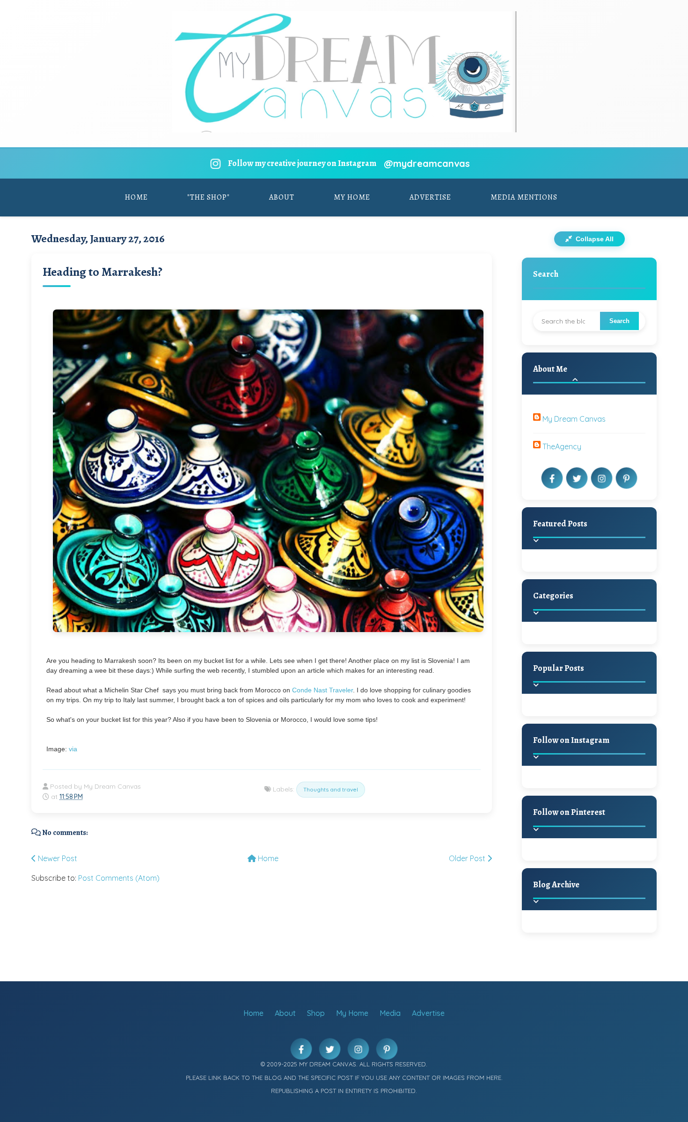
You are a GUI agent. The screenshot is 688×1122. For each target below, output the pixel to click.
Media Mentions (523, 197)
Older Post (468, 858)
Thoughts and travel (330, 789)
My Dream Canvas (574, 419)
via (73, 749)
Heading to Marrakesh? (102, 272)
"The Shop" (208, 197)
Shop (316, 1013)
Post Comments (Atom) (119, 878)
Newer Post (56, 858)
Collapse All (594, 239)
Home (136, 197)
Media (390, 1013)
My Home (352, 197)
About (281, 197)
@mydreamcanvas (427, 163)
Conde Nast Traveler (322, 690)
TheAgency (561, 446)
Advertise (430, 197)
